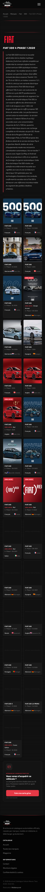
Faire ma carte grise (22, 793)
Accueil (5, 14)
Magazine (7, 853)
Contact (6, 864)
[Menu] (40, 4)
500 (25, 14)
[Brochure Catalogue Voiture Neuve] (7, 4)
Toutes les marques (11, 849)
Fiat (20, 14)
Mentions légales (10, 868)
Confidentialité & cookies (13, 872)
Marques (13, 14)
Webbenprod (16, 887)
